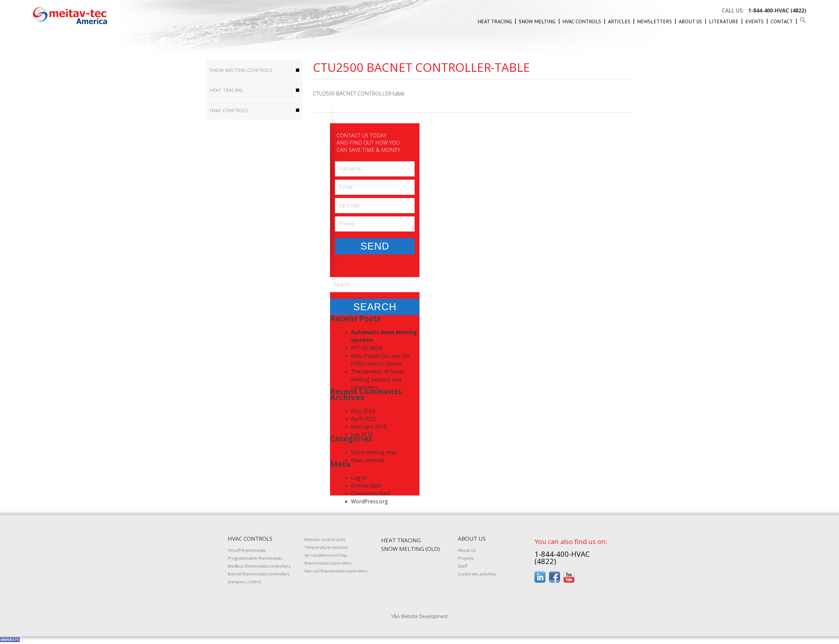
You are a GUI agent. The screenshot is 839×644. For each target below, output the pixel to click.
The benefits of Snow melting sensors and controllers (377, 379)
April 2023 (363, 418)
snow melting (537, 21)
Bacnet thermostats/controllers (259, 574)
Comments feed (370, 493)
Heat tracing (495, 21)
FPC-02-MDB (366, 348)
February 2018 (368, 426)
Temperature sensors (326, 547)
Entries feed (365, 485)
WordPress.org (369, 501)
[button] (803, 21)
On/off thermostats (247, 550)
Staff (462, 566)
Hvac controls (581, 21)
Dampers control (244, 582)
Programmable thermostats (255, 558)
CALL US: (764, 10)
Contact (782, 21)
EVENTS (754, 21)
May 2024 (363, 410)
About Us (690, 21)
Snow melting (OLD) (410, 549)
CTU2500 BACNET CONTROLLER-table (358, 93)
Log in (358, 477)
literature (723, 21)
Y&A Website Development (419, 616)
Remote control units (324, 539)
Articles (619, 21)
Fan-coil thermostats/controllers (336, 571)
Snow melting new (373, 452)
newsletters (654, 21)
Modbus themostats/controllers (259, 566)
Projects (466, 558)
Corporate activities (477, 574)
